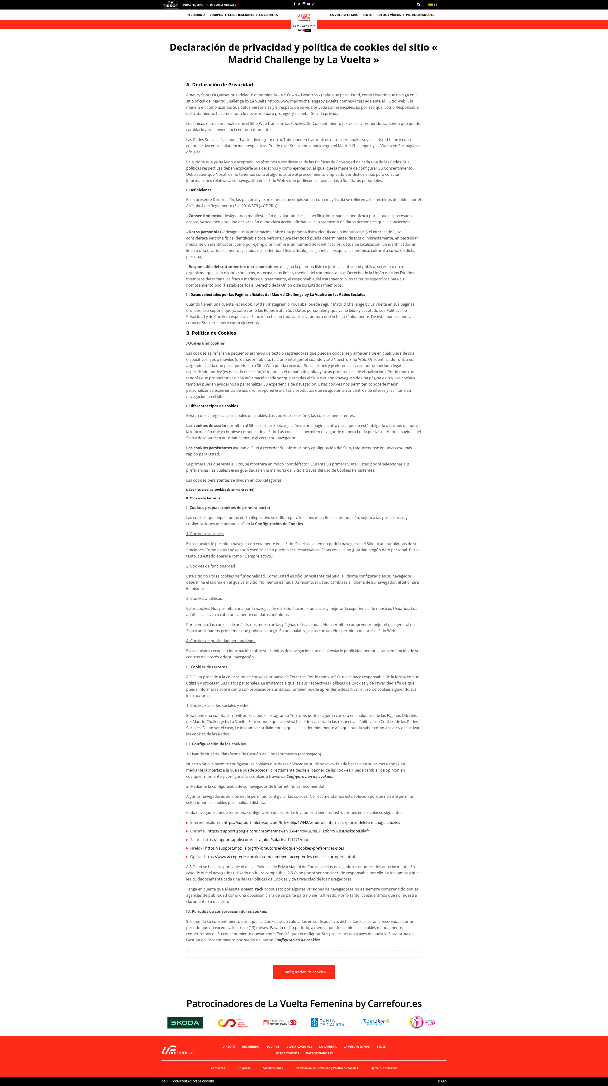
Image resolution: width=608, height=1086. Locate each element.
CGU (165, 1081)
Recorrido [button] (196, 15)
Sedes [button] (367, 15)
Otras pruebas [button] (193, 4)
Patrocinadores (420, 15)
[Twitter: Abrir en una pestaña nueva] (299, 3)
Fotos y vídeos (389, 15)
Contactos (218, 1068)
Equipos (273, 1047)
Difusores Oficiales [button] (223, 4)
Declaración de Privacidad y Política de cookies (327, 1068)
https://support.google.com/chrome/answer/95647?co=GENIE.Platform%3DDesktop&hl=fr (288, 831)
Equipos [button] (216, 15)
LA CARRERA (328, 1047)
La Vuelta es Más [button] (344, 15)
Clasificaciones (241, 15)
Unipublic (244, 1068)
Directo (229, 1047)
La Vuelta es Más (357, 1047)
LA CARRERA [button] (268, 15)
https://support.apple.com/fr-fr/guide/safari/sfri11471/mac (256, 839)
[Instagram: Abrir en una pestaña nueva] (304, 3)
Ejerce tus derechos (383, 1068)
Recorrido (250, 1047)
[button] (419, 5)
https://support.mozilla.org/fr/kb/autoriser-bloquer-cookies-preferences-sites (274, 848)
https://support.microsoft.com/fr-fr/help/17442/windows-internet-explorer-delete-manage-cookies (312, 822)
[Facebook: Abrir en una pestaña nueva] (294, 3)
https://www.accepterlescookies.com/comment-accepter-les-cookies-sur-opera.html (279, 856)
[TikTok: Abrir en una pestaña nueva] (313, 3)
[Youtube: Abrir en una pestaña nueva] (308, 3)
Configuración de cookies (304, 971)
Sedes (381, 1047)
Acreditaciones (273, 1068)
